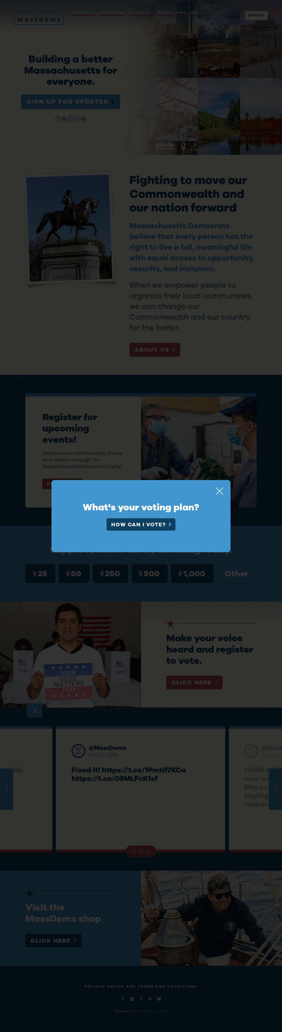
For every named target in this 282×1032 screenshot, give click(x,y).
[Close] (219, 490)
